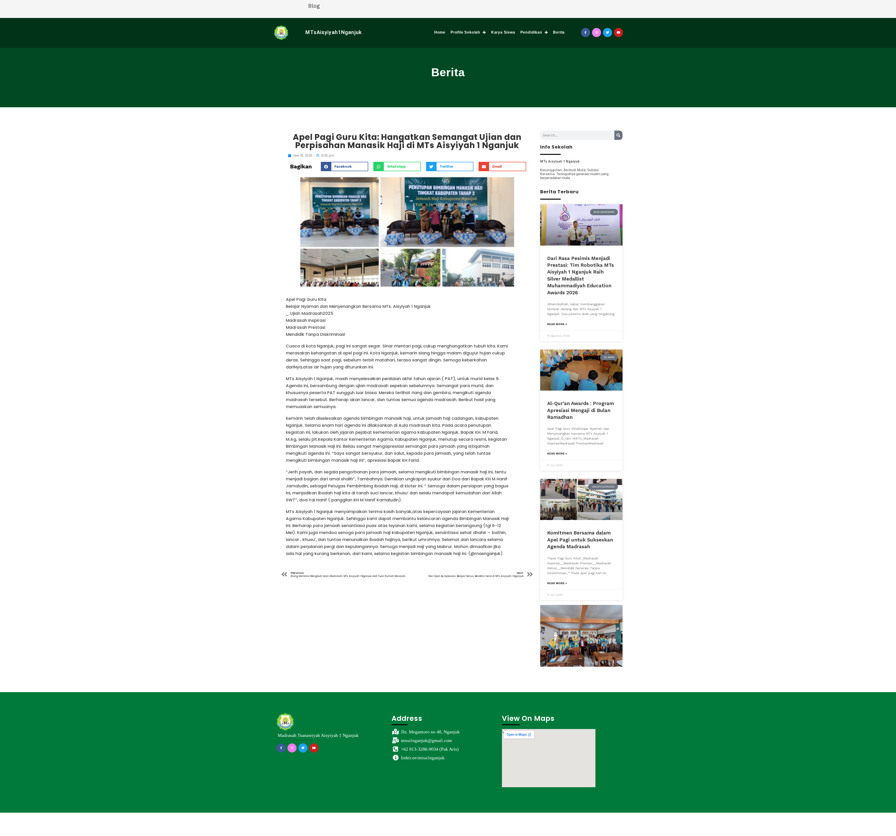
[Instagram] (596, 32)
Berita (559, 32)
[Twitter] (607, 32)
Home (439, 32)
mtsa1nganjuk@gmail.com (426, 740)
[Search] (618, 135)
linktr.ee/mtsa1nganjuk (422, 757)
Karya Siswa (503, 32)
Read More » (557, 324)
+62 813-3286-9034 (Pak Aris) (430, 749)
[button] (344, 166)
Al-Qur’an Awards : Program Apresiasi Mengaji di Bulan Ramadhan (580, 410)
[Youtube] (618, 32)
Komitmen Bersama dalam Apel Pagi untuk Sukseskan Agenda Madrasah (580, 539)
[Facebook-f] (585, 32)
